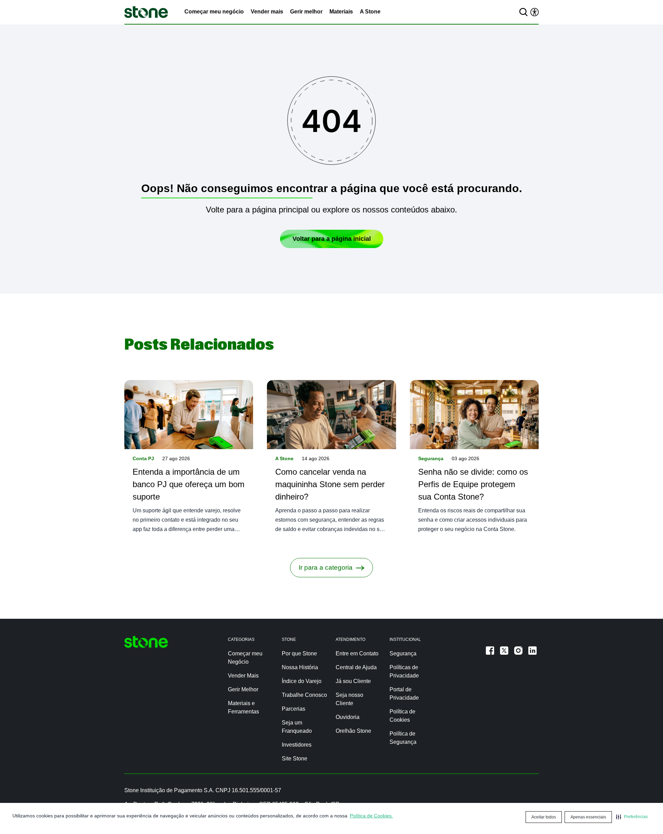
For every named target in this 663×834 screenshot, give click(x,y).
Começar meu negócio (214, 12)
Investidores (296, 745)
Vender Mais (243, 676)
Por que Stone (299, 653)
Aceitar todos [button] (543, 817)
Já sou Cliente (353, 681)
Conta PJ (143, 458)
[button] (632, 816)
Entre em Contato (357, 653)
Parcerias (293, 709)
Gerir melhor (306, 12)
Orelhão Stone (353, 731)
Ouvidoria (347, 717)
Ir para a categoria (326, 567)
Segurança (430, 458)
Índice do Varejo (301, 681)
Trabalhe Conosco (304, 695)
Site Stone (294, 758)
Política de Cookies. (371, 815)
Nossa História (300, 667)
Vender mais (267, 12)
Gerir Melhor (243, 689)
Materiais (341, 12)
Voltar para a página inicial (331, 238)
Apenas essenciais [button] (588, 817)
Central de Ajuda (356, 667)
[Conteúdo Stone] (146, 12)
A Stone (370, 12)
